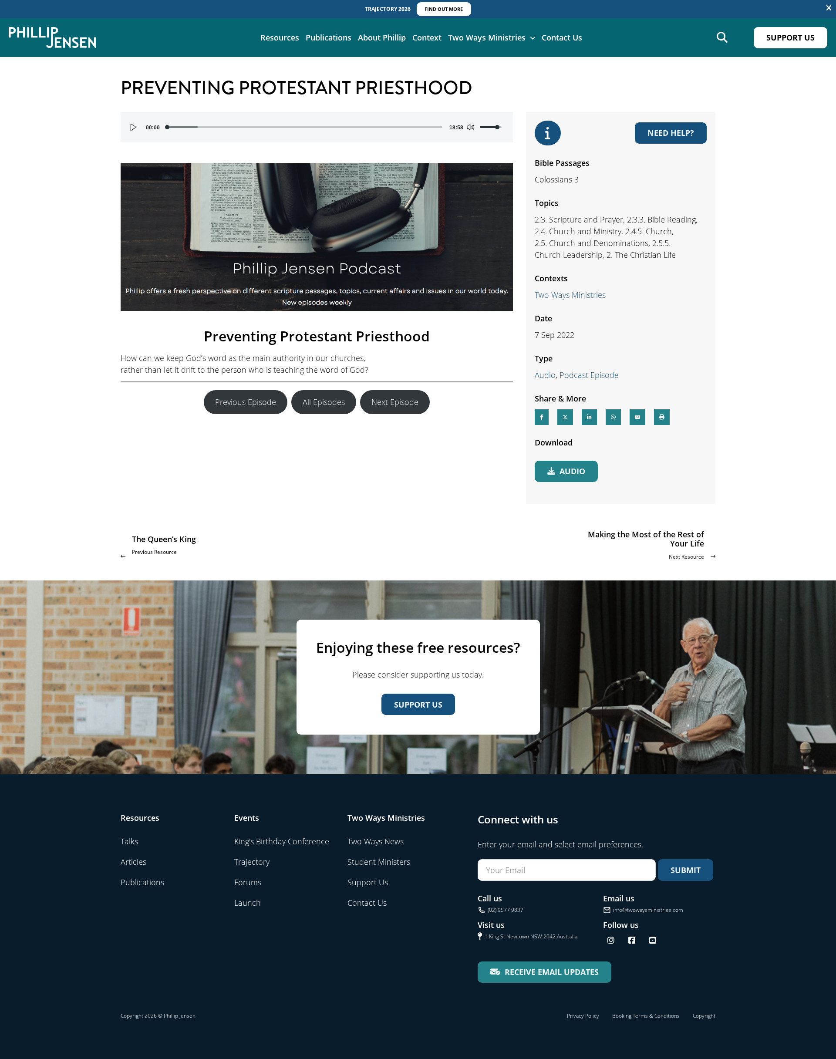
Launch (247, 902)
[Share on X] (565, 417)
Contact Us (562, 37)
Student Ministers (378, 862)
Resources (279, 37)
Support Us (790, 37)
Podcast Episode (589, 375)
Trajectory (252, 862)
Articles (133, 862)
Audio (545, 375)
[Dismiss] (829, 8)
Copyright (704, 1015)
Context (427, 37)
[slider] (304, 127)
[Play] (133, 127)
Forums (247, 882)
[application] (316, 127)
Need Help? (670, 133)
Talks (129, 841)
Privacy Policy (583, 1015)
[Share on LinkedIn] (589, 417)
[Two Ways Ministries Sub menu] (532, 37)
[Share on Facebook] (542, 417)
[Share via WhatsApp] (613, 417)
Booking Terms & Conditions (646, 1015)
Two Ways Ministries (487, 37)
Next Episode (394, 402)
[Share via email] (637, 417)
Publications (328, 37)
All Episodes (324, 402)
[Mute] (470, 127)
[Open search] (722, 37)
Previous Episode (245, 402)
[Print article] (662, 417)
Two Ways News (375, 841)
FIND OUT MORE (444, 9)
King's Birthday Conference (281, 841)
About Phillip (382, 37)
